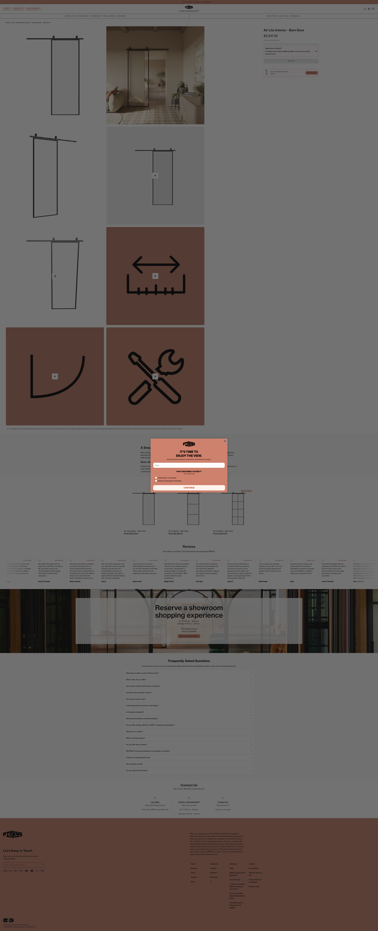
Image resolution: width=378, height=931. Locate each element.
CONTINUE (189, 488)
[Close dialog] (225, 441)
